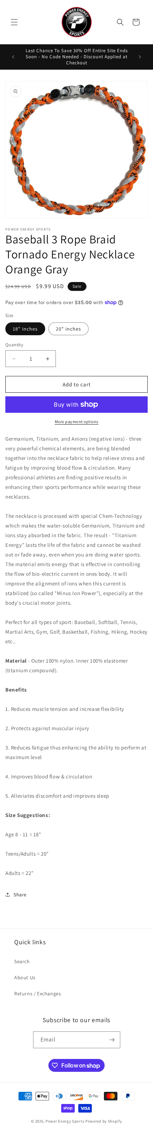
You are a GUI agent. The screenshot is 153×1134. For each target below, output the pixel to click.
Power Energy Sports (65, 1121)
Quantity (14, 345)
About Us (25, 977)
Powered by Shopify (103, 1121)
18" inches (25, 329)
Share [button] (20, 894)
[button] (14, 22)
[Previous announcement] (13, 57)
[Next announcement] (140, 57)
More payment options (77, 421)
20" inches (68, 329)
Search (22, 961)
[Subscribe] (112, 1039)
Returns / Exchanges (37, 993)
